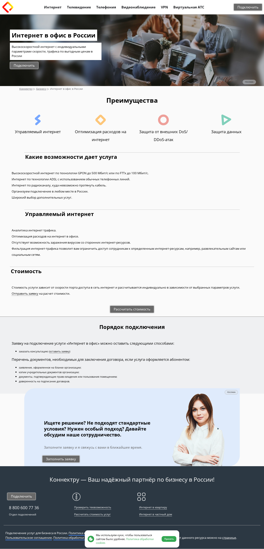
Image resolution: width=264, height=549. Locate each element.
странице (229, 538)
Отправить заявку (25, 293)
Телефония (106, 7)
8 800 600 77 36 (24, 507)
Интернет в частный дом (155, 514)
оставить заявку (60, 351)
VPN (164, 7)
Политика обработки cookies (74, 538)
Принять (169, 538)
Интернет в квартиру (153, 507)
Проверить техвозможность (92, 507)
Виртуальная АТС (188, 7)
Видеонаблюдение (138, 7)
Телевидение (79, 7)
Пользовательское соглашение (28, 538)
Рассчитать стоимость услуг (92, 514)
